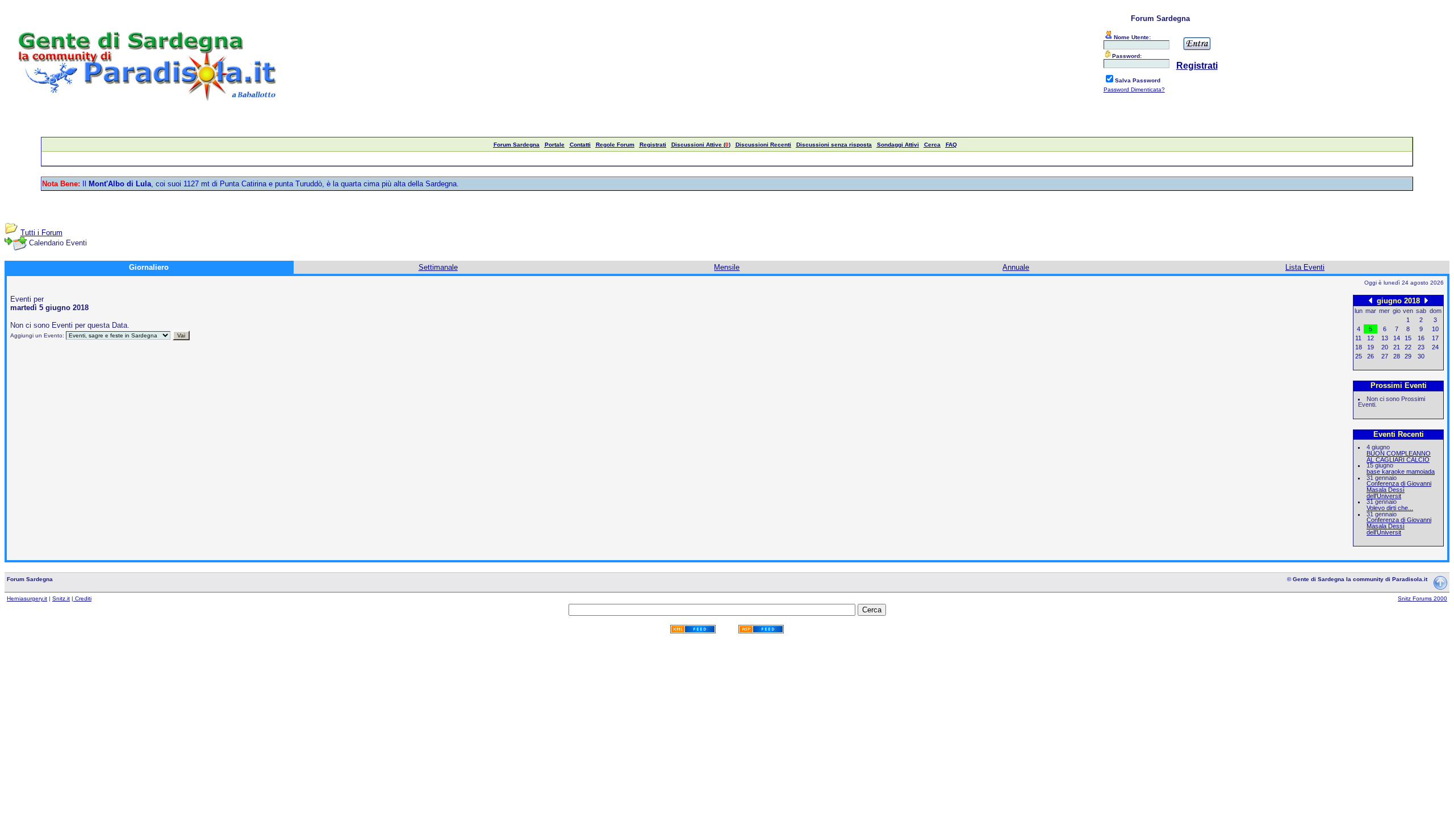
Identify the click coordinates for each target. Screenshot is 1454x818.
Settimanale (438, 267)
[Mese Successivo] (1426, 300)
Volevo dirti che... (1390, 507)
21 (1396, 347)
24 (1435, 347)
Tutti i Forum (41, 232)
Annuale (1015, 267)
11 (1358, 338)
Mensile (726, 267)
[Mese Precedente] (1370, 300)
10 (1435, 328)
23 (1421, 347)
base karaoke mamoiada (1401, 471)
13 (1384, 338)
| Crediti (81, 598)
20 (1384, 347)
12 (1370, 338)
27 (1384, 356)
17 (1435, 338)
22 (1408, 347)
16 (1421, 338)
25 (1358, 356)
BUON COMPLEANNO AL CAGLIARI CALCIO (1399, 456)
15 (1408, 338)
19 (1370, 347)
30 (1421, 356)
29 (1408, 356)
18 (1358, 347)
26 (1370, 356)
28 (1396, 356)
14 (1396, 338)
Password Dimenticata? (1134, 89)
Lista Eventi (1305, 267)
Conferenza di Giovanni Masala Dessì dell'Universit (1399, 489)
